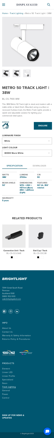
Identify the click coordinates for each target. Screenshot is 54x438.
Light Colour (9, 148)
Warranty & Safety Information (16, 335)
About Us (6, 328)
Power (5, 394)
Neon (4, 383)
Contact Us (7, 331)
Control (5, 397)
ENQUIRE (43, 125)
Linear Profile (8, 376)
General (6, 390)
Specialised (7, 379)
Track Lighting (17, 13)
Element (6, 368)
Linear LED (7, 372)
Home (5, 13)
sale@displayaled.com (11, 299)
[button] (3, 4)
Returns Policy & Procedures (16, 339)
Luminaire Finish (11, 135)
